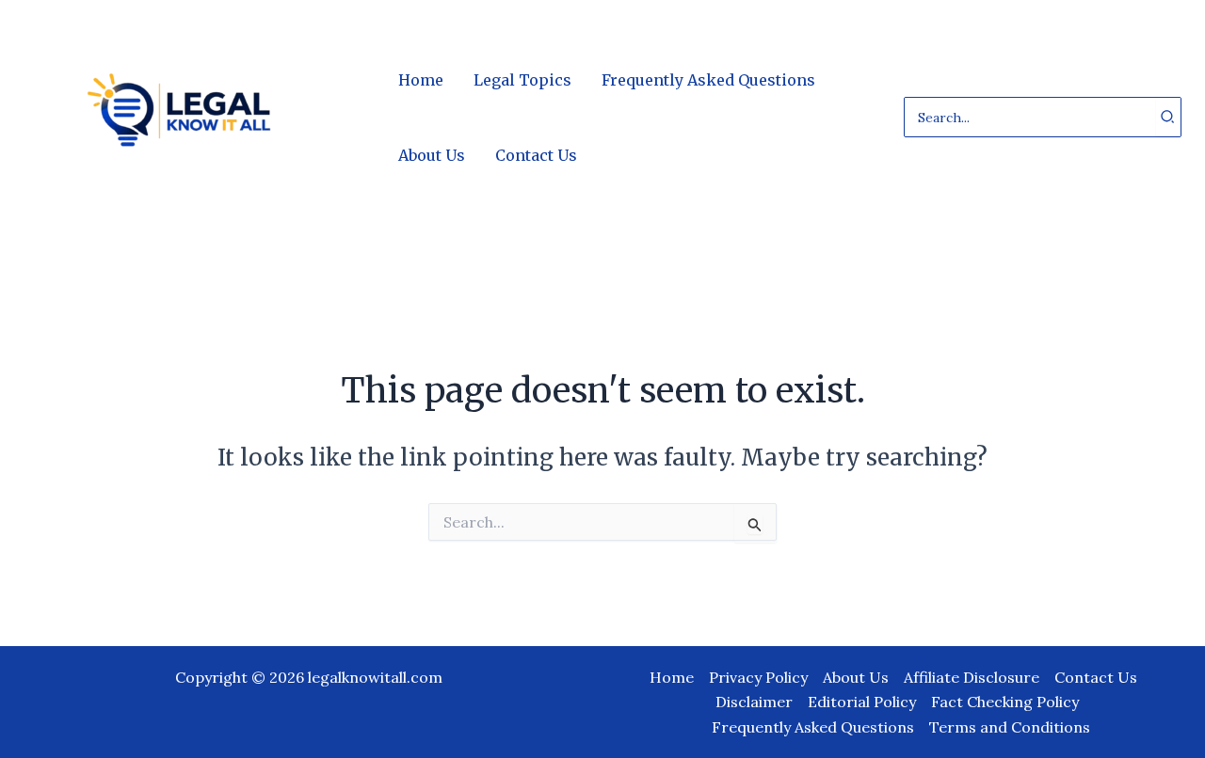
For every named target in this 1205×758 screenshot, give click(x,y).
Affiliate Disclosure (971, 677)
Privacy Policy (758, 677)
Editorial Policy (862, 701)
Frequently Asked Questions (813, 727)
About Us (856, 677)
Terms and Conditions (1009, 727)
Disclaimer (754, 701)
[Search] (1168, 117)
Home (672, 677)
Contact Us (1095, 677)
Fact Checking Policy (1005, 701)
